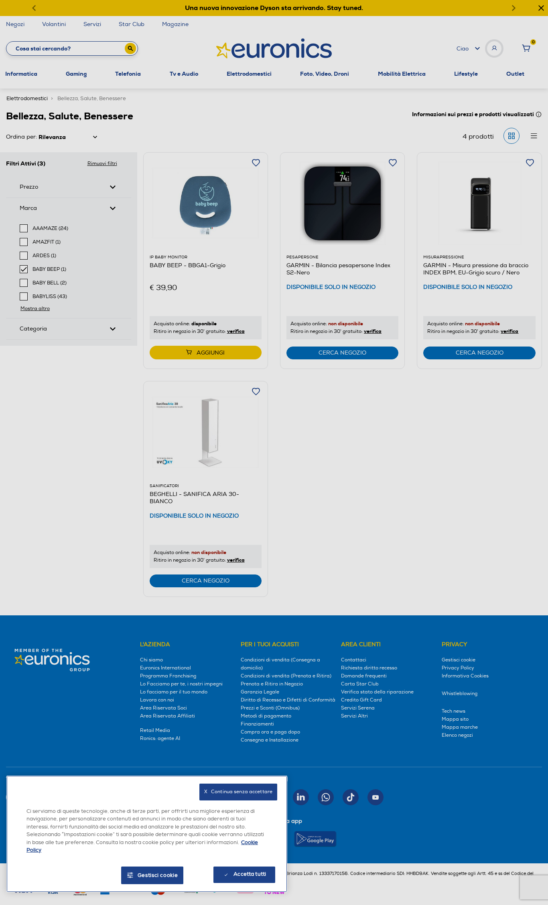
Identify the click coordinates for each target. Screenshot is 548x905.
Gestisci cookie (158, 875)
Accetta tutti (249, 874)
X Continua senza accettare (238, 792)
